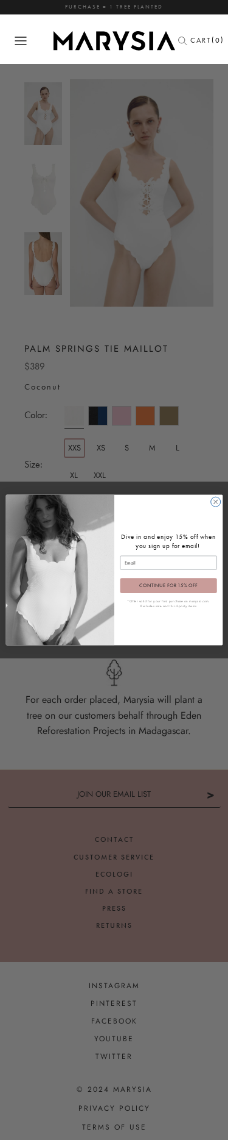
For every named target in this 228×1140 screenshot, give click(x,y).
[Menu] (20, 40)
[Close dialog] (215, 502)
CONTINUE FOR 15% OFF (168, 585)
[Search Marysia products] (186, 40)
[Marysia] (114, 41)
